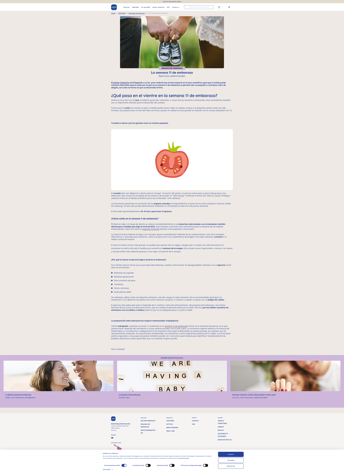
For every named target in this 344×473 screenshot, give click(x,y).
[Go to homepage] (114, 7)
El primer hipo (124, 398)
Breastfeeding (172, 427)
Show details (106, 469)
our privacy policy (183, 458)
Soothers (170, 421)
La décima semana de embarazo (18, 395)
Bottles (169, 424)
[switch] (148, 465)
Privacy (221, 430)
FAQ (193, 424)
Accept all (231, 454)
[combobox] (198, 7)
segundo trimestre (150, 229)
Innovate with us (225, 440)
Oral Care (170, 431)
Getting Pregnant (148, 421)
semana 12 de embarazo (176, 326)
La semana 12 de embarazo (130, 395)
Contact (195, 421)
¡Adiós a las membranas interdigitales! (20, 398)
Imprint (221, 427)
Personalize (230, 460)
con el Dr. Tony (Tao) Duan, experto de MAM (249, 398)
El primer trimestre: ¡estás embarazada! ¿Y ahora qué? (254, 395)
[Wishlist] (219, 7)
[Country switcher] (229, 7)
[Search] (212, 7)
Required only (231, 466)
